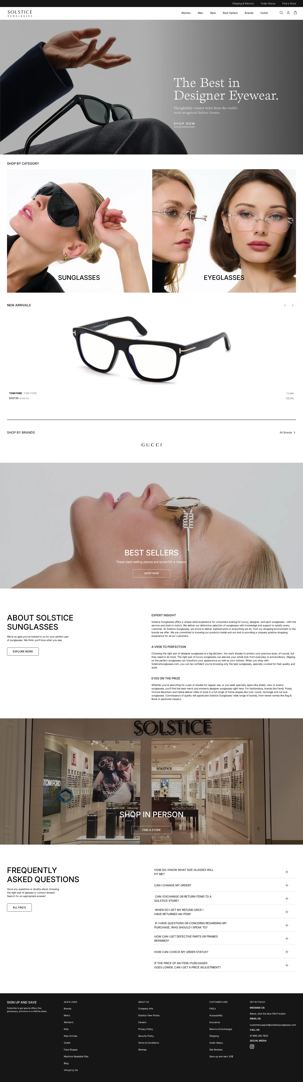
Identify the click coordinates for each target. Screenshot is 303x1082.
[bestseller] (151, 526)
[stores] (151, 781)
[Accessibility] (221, 1015)
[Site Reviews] (221, 1049)
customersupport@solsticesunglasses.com (273, 1024)
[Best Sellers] (230, 12)
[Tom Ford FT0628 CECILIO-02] (151, 350)
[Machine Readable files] (76, 1056)
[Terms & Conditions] (149, 1042)
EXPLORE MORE (23, 651)
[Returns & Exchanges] (221, 1028)
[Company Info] (149, 1008)
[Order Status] (221, 1042)
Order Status (268, 3)
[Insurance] (221, 1022)
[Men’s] (76, 1015)
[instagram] (252, 1047)
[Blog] (76, 1063)
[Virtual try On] (76, 1069)
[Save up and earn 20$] (221, 1056)
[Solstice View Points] (149, 1015)
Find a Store (289, 3)
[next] (293, 305)
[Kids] (76, 1028)
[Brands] (249, 12)
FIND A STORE (151, 830)
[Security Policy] (149, 1035)
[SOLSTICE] (20, 13)
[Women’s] (76, 1022)
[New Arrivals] (76, 1035)
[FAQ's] (221, 1008)
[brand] (151, 444)
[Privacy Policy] (149, 1028)
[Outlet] (264, 12)
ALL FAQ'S (19, 907)
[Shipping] (221, 1035)
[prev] (285, 305)
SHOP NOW (151, 573)
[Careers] (149, 1022)
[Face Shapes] (76, 1049)
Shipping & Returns (243, 3)
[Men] (200, 12)
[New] (213, 12)
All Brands (286, 432)
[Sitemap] (149, 1049)
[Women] (186, 12)
